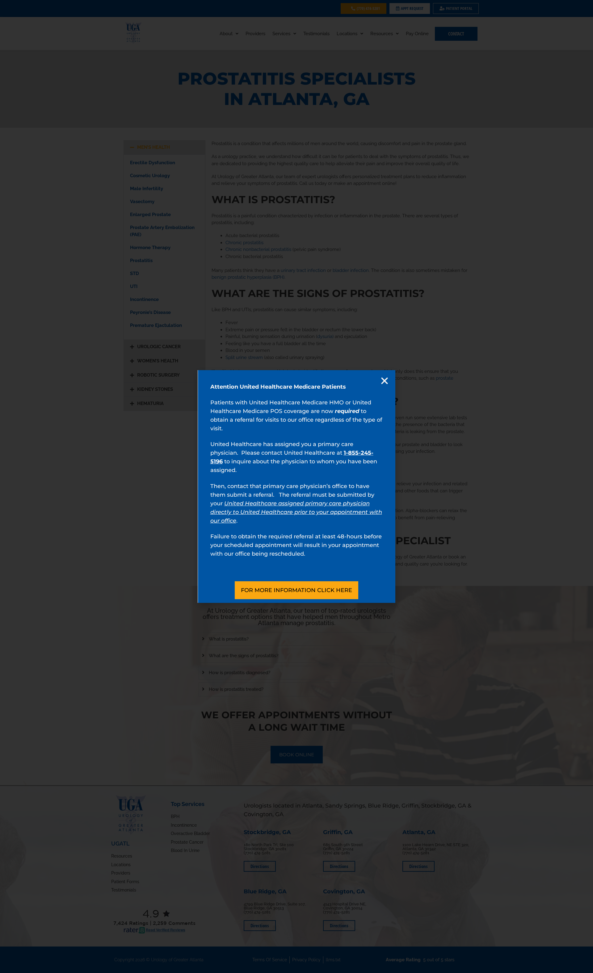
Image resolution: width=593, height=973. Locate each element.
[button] (384, 381)
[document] (296, 486)
